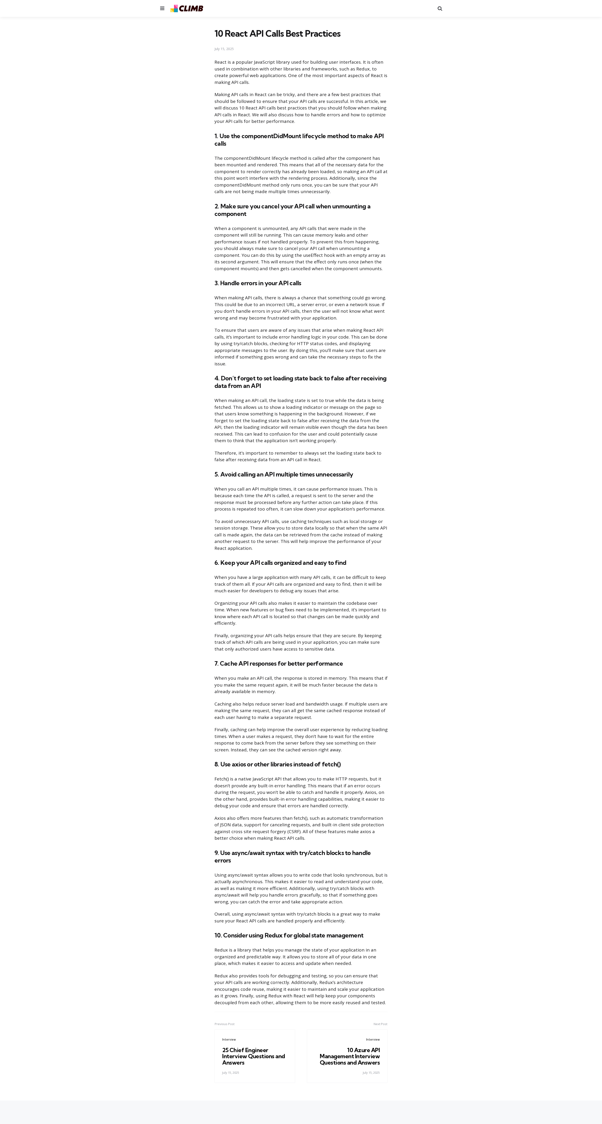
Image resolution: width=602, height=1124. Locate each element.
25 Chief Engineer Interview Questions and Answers (253, 1056)
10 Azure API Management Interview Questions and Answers (350, 1056)
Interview (229, 1039)
